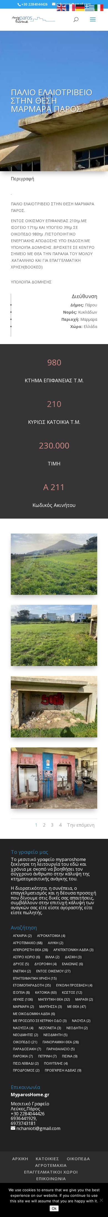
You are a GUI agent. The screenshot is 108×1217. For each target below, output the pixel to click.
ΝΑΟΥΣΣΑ (23, 1028)
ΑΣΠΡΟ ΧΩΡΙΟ (26, 957)
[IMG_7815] (54, 808)
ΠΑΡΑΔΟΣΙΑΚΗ (27, 1049)
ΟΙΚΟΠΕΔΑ (78, 1158)
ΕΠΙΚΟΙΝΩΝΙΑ (51, 1178)
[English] (61, 7)
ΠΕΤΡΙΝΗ (47, 1056)
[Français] (71, 7)
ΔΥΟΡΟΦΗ (45, 964)
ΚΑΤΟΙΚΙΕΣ (47, 1158)
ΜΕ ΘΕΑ (76, 1006)
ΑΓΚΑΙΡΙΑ (22, 935)
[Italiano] (99, 7)
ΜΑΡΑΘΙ (84, 999)
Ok (54, 1208)
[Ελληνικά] (89, 7)
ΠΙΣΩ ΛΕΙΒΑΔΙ (25, 1063)
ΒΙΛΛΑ (52, 957)
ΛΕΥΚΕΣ (23, 999)
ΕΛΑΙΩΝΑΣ (72, 964)
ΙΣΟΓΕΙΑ (21, 992)
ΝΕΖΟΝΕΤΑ (50, 1028)
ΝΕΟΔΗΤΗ (77, 1028)
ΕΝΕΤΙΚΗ (22, 971)
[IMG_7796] (54, 594)
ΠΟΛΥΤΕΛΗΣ (56, 1063)
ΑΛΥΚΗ (55, 943)
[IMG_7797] (54, 665)
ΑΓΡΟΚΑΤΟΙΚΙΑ (51, 935)
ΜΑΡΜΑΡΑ (23, 1006)
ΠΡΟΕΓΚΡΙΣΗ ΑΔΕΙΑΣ (63, 1070)
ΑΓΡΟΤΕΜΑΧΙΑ (51, 1165)
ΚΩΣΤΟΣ (72, 992)
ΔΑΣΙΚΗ (73, 957)
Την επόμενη (80, 825)
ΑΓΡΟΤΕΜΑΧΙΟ (27, 943)
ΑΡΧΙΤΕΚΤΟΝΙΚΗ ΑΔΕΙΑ (73, 949)
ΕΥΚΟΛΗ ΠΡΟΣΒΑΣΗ (74, 985)
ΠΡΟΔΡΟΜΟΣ (26, 1070)
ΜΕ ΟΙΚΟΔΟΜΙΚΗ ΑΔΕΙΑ (34, 1013)
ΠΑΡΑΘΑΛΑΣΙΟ (60, 1049)
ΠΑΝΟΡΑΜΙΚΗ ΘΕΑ (61, 1042)
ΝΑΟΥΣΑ (81, 1020)
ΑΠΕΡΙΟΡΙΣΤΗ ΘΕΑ (30, 949)
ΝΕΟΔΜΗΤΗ (55, 1034)
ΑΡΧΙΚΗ (20, 1158)
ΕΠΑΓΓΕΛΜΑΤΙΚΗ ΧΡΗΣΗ (34, 978)
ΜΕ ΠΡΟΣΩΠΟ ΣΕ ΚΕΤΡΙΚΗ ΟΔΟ (39, 1020)
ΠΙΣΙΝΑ (69, 1056)
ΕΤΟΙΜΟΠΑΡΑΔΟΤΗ (32, 985)
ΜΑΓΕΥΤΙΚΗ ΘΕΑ (54, 999)
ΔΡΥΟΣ (21, 964)
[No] (101, 1200)
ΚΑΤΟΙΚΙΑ (45, 992)
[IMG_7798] (54, 737)
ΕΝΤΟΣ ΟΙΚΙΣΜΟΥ (53, 971)
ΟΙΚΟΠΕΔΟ (25, 1042)
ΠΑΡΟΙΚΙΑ (23, 1056)
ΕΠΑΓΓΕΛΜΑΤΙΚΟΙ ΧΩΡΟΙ (51, 1172)
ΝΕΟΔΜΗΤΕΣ (25, 1034)
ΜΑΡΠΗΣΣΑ (50, 1006)
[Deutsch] (80, 7)
